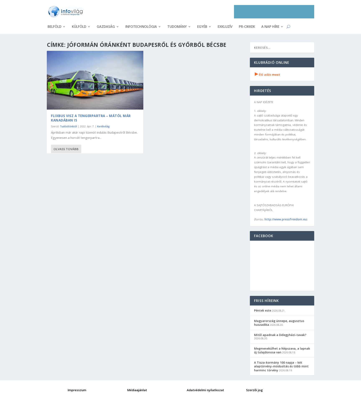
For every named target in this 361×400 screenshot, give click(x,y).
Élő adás (267, 75)
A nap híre (270, 27)
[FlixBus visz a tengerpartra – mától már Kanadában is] (95, 80)
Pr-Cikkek (247, 27)
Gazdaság (106, 27)
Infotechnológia (141, 27)
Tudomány (177, 27)
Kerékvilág (103, 126)
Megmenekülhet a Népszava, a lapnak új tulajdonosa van (282, 350)
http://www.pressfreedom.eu (285, 219)
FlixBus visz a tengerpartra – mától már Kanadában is (91, 118)
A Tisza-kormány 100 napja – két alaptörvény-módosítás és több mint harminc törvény (281, 366)
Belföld (54, 27)
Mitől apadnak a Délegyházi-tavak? (280, 335)
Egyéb (202, 27)
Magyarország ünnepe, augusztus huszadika (279, 323)
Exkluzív (225, 27)
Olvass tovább (66, 149)
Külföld (79, 27)
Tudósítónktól (68, 126)
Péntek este (262, 310)
